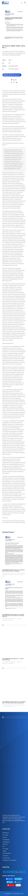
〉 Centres (4, 837)
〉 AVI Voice (4, 844)
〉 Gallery (4, 851)
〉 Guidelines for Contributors (9, 860)
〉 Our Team (5, 835)
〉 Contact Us (5, 855)
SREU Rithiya (11, 620)
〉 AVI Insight (5, 848)
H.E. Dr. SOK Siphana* (7, 706)
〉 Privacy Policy (5, 858)
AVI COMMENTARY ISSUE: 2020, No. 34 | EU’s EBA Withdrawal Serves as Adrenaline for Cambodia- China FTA (14, 601)
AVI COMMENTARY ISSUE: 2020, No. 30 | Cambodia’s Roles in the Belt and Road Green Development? (14, 689)
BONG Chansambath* (21, 573)
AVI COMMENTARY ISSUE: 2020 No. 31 (9, 661)
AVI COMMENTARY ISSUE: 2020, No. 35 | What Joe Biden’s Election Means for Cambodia (14, 556)
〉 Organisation (5, 842)
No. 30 (13, 706)
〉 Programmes (5, 839)
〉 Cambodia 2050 (6, 853)
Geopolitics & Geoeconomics (8, 574)
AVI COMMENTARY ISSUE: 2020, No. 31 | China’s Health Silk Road (14, 645)
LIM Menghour (11, 663)
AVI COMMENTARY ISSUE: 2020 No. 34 (9, 618)
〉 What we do (5, 833)
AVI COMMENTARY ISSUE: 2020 (8, 705)
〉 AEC (3, 846)
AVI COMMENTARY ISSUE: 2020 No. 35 (9, 573)
